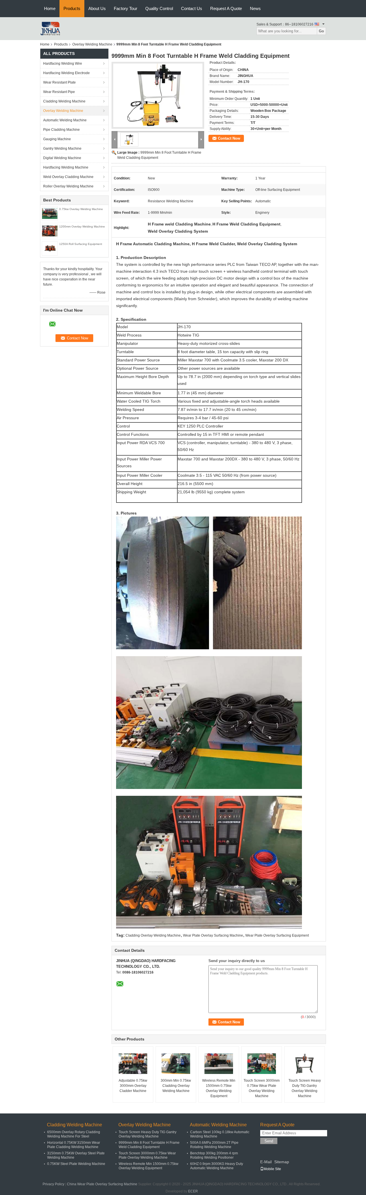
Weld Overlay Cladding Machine (68, 177)
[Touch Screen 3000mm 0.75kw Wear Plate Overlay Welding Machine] (262, 1063)
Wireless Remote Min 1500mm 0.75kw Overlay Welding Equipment (218, 1088)
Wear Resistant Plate (59, 82)
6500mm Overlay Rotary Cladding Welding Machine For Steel (73, 1134)
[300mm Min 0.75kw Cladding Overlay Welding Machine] (176, 1063)
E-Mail (266, 1162)
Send (268, 1141)
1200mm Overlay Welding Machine (82, 226)
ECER (193, 1191)
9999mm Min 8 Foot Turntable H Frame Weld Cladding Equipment (149, 1145)
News (255, 8)
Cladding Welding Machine (64, 101)
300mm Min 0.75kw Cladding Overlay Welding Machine (176, 1086)
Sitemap (281, 1162)
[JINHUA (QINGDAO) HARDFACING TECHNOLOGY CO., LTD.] (50, 28)
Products (71, 8)
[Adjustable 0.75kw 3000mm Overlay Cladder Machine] (133, 1063)
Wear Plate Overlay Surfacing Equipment (277, 935)
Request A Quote (226, 8)
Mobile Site (272, 1169)
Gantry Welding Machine (62, 149)
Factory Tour (125, 8)
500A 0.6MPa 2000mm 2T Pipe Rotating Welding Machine (214, 1145)
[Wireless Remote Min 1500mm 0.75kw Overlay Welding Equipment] (219, 1063)
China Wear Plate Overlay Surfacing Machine (102, 1184)
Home (49, 8)
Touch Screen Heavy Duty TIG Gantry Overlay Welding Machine (305, 1088)
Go (321, 31)
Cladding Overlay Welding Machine (153, 935)
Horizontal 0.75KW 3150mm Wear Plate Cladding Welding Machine (73, 1145)
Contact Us (191, 8)
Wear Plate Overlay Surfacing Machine (213, 935)
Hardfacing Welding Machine (65, 167)
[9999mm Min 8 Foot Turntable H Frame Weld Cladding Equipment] (157, 95)
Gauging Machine (57, 139)
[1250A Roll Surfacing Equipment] (49, 248)
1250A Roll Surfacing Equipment (80, 244)
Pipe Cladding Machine (61, 130)
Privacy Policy (53, 1184)
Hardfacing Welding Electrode (66, 73)
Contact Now (229, 138)
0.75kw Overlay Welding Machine (81, 209)
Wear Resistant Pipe (59, 92)
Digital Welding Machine (62, 158)
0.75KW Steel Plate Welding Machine (76, 1164)
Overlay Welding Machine (92, 44)
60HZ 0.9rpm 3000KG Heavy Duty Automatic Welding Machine (216, 1166)
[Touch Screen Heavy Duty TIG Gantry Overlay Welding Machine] (305, 1063)
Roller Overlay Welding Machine (68, 186)
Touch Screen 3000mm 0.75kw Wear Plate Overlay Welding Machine (262, 1088)
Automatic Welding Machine (65, 120)
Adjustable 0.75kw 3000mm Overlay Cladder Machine (133, 1086)
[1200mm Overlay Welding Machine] (49, 231)
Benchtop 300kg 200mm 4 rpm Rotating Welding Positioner (214, 1155)
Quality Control (159, 8)
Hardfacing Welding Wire (62, 64)
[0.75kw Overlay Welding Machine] (49, 213)
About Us (97, 8)
